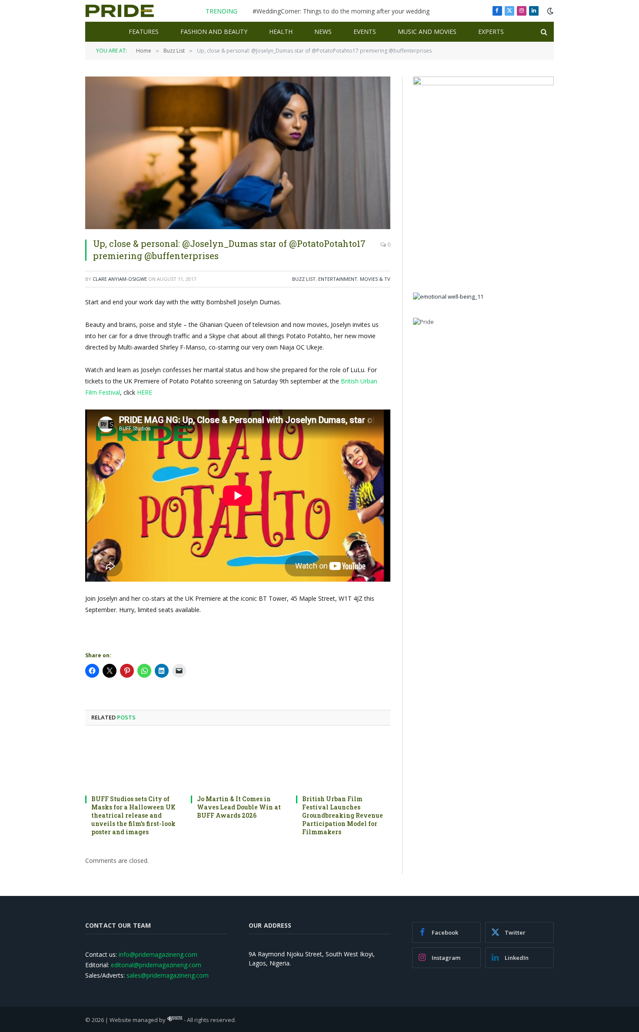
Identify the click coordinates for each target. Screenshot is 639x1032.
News (323, 31)
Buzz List (304, 279)
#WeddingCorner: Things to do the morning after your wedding (341, 11)
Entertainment (337, 279)
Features (144, 31)
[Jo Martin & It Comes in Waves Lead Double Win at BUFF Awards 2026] (238, 763)
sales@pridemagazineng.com (167, 975)
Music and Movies (427, 31)
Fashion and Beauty (213, 31)
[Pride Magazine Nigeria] (119, 11)
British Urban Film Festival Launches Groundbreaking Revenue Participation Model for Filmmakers (342, 815)
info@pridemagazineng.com (158, 954)
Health (281, 31)
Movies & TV (375, 279)
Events (364, 31)
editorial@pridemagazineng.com (156, 965)
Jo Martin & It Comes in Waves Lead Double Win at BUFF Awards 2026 (239, 807)
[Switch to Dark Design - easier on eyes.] (549, 10)
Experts (491, 31)
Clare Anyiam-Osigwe (120, 279)
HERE (144, 392)
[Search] (543, 32)
